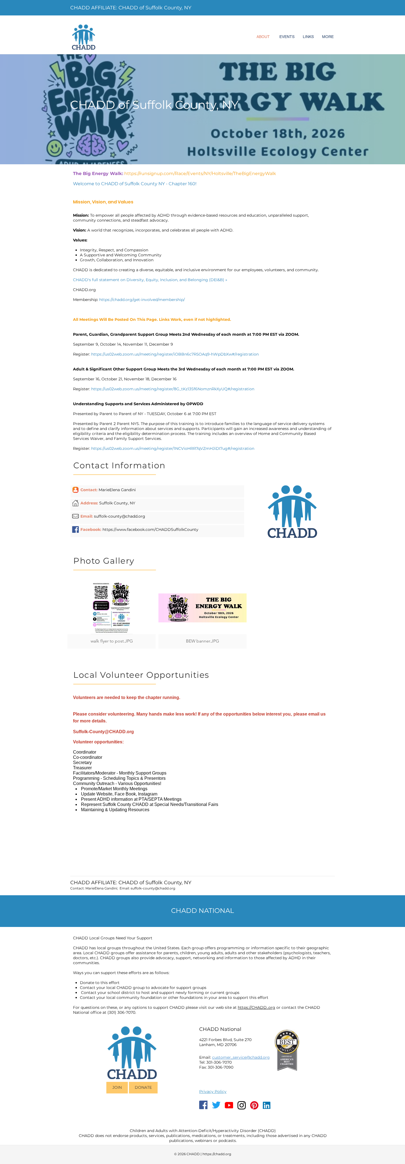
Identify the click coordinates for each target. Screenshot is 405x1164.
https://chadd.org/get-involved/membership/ (142, 299)
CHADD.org (84, 289)
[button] (112, 615)
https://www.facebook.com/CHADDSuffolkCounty (150, 529)
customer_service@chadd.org (241, 1057)
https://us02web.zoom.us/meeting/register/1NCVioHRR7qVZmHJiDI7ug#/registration (172, 448)
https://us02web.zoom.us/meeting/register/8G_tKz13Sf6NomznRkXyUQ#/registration (172, 388)
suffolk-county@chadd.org (119, 516)
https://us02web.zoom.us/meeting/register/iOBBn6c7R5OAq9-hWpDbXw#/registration (175, 354)
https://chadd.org (216, 1154)
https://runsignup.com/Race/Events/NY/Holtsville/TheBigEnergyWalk (200, 173)
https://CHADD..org (256, 1007)
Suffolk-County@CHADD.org (103, 731)
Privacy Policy (212, 1091)
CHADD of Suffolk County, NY (154, 105)
